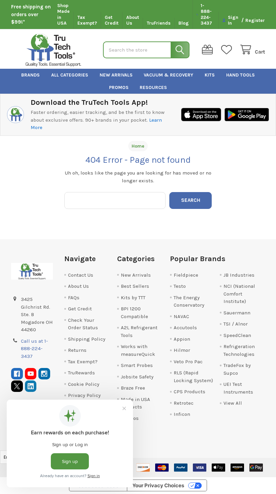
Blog (183, 23)
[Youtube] (31, 374)
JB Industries (238, 275)
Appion (182, 339)
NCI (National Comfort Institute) (239, 293)
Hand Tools (240, 75)
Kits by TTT (133, 298)
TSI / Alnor (235, 324)
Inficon (182, 414)
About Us (132, 20)
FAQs (73, 298)
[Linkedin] (31, 386)
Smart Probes (137, 365)
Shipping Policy (86, 339)
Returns (77, 350)
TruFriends (159, 23)
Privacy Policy (84, 395)
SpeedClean (237, 335)
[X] (17, 386)
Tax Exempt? (87, 20)
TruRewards (81, 373)
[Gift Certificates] (208, 49)
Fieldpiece (186, 275)
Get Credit (111, 20)
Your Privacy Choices (158, 485)
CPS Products (189, 392)
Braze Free (133, 388)
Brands (30, 75)
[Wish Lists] (228, 49)
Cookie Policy (83, 384)
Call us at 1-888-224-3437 (34, 348)
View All (232, 403)
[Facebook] (17, 374)
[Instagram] (44, 374)
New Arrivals (116, 75)
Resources (153, 87)
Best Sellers (135, 286)
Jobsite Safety (137, 377)
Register (255, 20)
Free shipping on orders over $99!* (31, 14)
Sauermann (236, 313)
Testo (180, 286)
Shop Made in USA (63, 14)
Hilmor (182, 350)
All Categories (69, 75)
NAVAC (181, 316)
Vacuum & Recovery (168, 75)
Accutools (185, 328)
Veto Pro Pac (188, 362)
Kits (210, 75)
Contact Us (80, 275)
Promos (119, 87)
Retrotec (184, 403)
